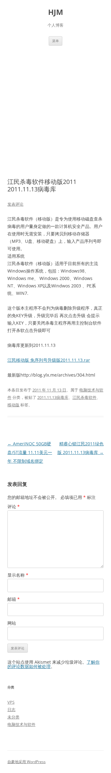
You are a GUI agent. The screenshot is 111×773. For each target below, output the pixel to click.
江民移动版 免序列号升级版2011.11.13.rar (48, 360)
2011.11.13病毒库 (52, 397)
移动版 (13, 405)
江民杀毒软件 (84, 397)
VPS (10, 702)
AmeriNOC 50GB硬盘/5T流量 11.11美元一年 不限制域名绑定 (29, 452)
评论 (13, 506)
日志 (11, 709)
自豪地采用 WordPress (26, 761)
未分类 (13, 717)
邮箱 (13, 599)
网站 (11, 623)
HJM (55, 12)
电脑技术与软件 (21, 724)
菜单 (55, 40)
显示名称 (17, 575)
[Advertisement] (55, 104)
